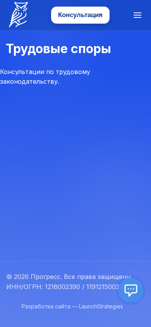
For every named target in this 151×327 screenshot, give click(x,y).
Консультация (80, 15)
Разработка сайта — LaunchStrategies (72, 306)
